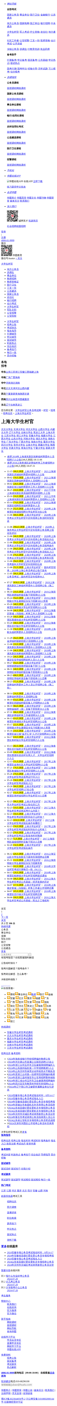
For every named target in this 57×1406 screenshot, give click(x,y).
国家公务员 (13, 14)
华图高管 (21, 197)
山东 (8, 372)
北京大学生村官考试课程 (20, 1035)
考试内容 (6, 1154)
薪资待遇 (31, 1143)
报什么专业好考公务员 (17, 1276)
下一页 (4, 917)
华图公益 (27, 1390)
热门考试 (6, 1185)
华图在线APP (14, 1349)
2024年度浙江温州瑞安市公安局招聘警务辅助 (31, 1077)
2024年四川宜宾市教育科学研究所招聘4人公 (31, 1083)
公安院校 (11, 316)
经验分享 (32, 68)
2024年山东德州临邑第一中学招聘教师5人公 (31, 1068)
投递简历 (33, 220)
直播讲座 (11, 1212)
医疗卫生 (34, 14)
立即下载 (38, 181)
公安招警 (24, 40)
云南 (13, 399)
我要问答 (6, 1270)
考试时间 (35, 1140)
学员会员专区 (14, 1340)
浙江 (17, 372)
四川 (8, 399)
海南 (17, 377)
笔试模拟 (25, 1179)
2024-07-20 (12, 1279)
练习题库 (11, 187)
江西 (27, 372)
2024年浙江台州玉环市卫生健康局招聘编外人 (31, 1065)
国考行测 (11, 68)
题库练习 (11, 1223)
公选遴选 (11, 291)
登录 (3, 231)
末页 (3, 920)
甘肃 (27, 394)
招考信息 (7, 413)
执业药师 (45, 49)
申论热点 (11, 1229)
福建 (31, 372)
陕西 (22, 394)
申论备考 (22, 60)
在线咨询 (11, 1307)
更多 (3, 951)
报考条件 (45, 1140)
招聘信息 (11, 1201)
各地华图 (11, 1331)
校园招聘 (21, 226)
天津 (13, 388)
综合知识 (11, 346)
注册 (3, 237)
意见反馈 (16, 1393)
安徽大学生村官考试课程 (20, 1032)
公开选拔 (17, 43)
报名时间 (25, 1140)
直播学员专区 (14, 1343)
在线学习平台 (8, 1337)
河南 (8, 383)
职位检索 (11, 1218)
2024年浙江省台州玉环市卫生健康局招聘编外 (31, 1080)
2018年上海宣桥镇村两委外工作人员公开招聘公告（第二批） (31, 684)
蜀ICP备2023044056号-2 (13, 1399)
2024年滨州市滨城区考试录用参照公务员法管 (31, 1114)
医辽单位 (34, 23)
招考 (53, 410)
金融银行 (45, 14)
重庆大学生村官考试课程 (20, 1038)
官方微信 (11, 1313)
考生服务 (6, 1295)
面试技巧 (15, 1168)
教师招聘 (11, 278)
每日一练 (11, 352)
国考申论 (22, 68)
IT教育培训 (33, 49)
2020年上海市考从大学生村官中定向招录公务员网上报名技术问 (31, 530)
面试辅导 (11, 340)
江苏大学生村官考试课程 (20, 1048)
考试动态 (21, 1143)
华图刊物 (41, 197)
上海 (36, 372)
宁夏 (8, 394)
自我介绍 (25, 1168)
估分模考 (15, 71)
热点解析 (11, 1367)
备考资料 (15, 1053)
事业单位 (24, 14)
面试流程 (6, 1168)
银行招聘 (45, 23)
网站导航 (11, 1328)
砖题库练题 (7, 1196)
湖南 (17, 383)
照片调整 (11, 1207)
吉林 (13, 405)
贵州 (17, 399)
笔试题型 (6, 1179)
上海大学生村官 (23, 413)
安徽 (22, 372)
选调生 (23, 49)
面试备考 (32, 60)
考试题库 (6, 1174)
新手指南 (6, 1319)
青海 (17, 394)
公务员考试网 (34, 410)
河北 (17, 388)
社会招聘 (11, 226)
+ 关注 (19, 258)
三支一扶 (34, 40)
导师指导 (45, 1154)
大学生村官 (13, 32)
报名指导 (11, 330)
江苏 (13, 372)
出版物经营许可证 (13, 1402)
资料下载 (11, 1240)
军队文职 (11, 309)
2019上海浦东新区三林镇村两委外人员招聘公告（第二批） (31, 585)
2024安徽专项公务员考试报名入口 (25, 1098)
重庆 (27, 399)
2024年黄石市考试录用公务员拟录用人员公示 (31, 1117)
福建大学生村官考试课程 (20, 1041)
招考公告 (11, 324)
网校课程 (11, 1322)
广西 (13, 377)
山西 (22, 388)
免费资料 (6, 1355)
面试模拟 (35, 1179)
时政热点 (11, 343)
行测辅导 (11, 334)
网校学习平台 (14, 1346)
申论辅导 (11, 337)
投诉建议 (6, 1381)
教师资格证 (13, 281)
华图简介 (11, 197)
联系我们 (24, 201)
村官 (45, 410)
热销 (6, 926)
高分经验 (11, 355)
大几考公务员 (13, 1281)
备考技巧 (11, 349)
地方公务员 (13, 23)
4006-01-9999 (7, 240)
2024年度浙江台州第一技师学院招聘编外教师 (31, 1074)
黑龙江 (18, 405)
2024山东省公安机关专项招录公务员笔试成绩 (31, 1120)
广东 (8, 377)
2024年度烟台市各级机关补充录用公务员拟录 (31, 1104)
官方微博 (11, 1310)
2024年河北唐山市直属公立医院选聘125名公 (31, 1062)
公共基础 (43, 60)
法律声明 (6, 1393)
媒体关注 (14, 201)
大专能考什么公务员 (16, 1287)
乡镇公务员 (13, 49)
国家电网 (24, 23)
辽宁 (8, 405)
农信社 (44, 32)
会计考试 (11, 303)
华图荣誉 (16, 1390)
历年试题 (43, 68)
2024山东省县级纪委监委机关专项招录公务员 (31, 1108)
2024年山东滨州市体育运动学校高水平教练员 (31, 1071)
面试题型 (15, 1179)
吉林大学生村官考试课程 (20, 1045)
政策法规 (11, 1143)
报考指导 (6, 1135)
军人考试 (24, 32)
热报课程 (6, 1027)
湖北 (13, 383)
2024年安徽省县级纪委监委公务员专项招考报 (31, 1101)
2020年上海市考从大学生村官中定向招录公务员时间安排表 (31, 518)
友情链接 (27, 1393)
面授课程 (11, 88)
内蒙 (27, 388)
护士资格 (34, 32)
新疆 (13, 394)
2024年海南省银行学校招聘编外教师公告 (29, 1059)
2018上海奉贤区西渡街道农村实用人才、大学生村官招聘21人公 (31, 755)
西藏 (22, 399)
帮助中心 (6, 1301)
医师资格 (45, 40)
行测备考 (11, 60)
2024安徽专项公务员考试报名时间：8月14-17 (31, 1095)
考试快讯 (11, 327)
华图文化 (31, 197)
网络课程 (21, 88)
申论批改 (21, 187)
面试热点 (15, 63)
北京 (8, 388)
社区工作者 (13, 40)
